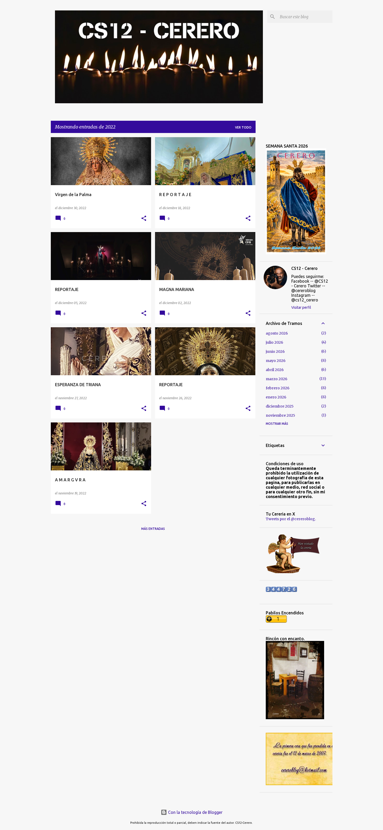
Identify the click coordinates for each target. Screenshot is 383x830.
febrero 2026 (277, 388)
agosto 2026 (277, 333)
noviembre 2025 (280, 415)
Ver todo (243, 127)
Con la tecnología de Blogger (195, 812)
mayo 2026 (276, 360)
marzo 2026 (276, 379)
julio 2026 (274, 342)
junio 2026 (275, 351)
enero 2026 (276, 397)
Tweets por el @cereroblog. (291, 519)
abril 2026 (275, 369)
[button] (144, 218)
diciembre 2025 (280, 406)
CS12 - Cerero (304, 268)
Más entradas (153, 528)
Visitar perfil (301, 307)
